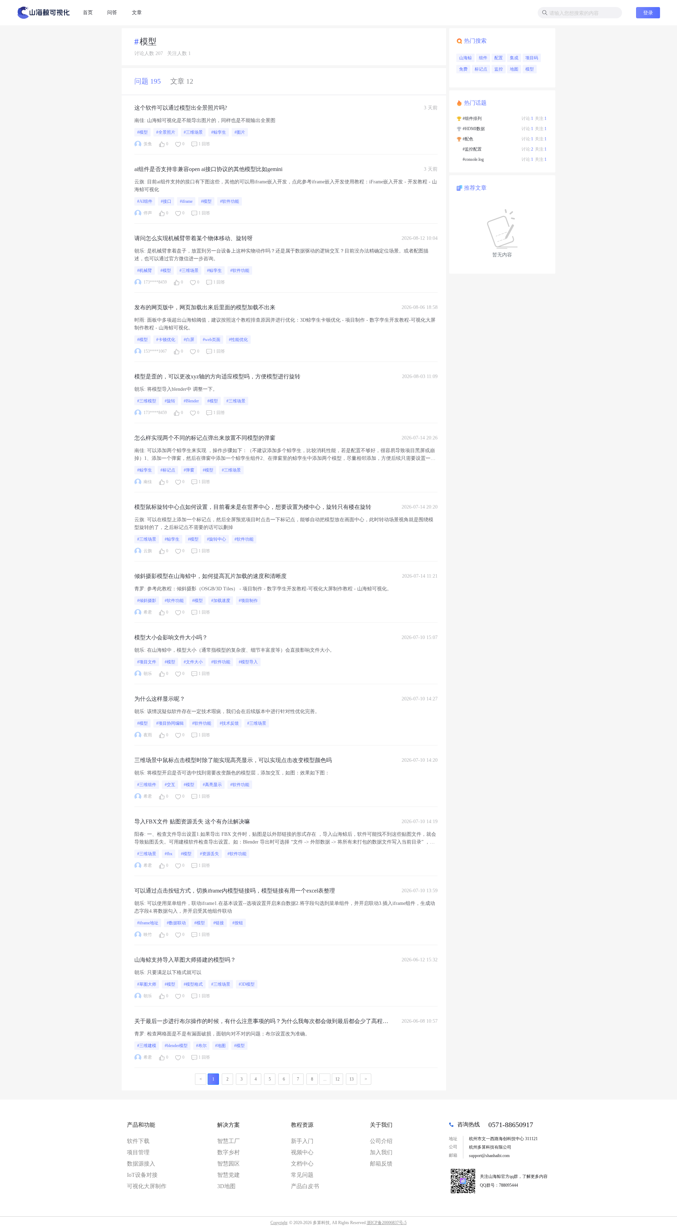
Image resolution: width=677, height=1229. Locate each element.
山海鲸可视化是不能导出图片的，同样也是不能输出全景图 (211, 120)
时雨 (139, 320)
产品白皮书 (305, 1186)
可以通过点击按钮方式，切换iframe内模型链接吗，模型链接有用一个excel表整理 (234, 891)
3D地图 (226, 1186)
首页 (88, 12)
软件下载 (138, 1141)
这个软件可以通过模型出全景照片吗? (180, 108)
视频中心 (302, 1152)
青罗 (139, 588)
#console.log (473, 159)
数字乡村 (228, 1152)
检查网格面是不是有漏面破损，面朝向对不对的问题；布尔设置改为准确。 (228, 1033)
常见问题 (302, 1175)
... (325, 1079)
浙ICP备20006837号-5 (387, 1222)
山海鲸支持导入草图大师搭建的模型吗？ (185, 960)
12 (337, 1079)
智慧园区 (228, 1164)
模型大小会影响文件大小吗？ (171, 637)
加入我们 (381, 1152)
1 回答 (204, 143)
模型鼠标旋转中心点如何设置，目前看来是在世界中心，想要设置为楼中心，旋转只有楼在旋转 (252, 507)
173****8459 (155, 282)
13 (351, 1079)
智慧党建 (228, 1175)
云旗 (139, 181)
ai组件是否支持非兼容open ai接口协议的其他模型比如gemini (208, 169)
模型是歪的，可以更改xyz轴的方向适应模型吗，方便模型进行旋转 (217, 376)
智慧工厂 (228, 1141)
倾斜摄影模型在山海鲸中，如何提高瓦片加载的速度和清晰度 (210, 576)
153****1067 (155, 351)
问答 (112, 12)
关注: (541, 118)
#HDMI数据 (474, 128)
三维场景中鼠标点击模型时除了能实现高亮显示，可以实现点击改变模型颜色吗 (233, 760)
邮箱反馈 (381, 1164)
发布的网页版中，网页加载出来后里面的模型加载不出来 (204, 307)
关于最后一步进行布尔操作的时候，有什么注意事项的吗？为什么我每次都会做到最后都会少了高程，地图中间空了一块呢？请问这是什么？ (261, 1022)
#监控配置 (472, 149)
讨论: (527, 118)
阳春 (139, 834)
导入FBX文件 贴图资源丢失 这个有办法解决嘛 (192, 822)
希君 (148, 612)
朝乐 (139, 251)
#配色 (468, 138)
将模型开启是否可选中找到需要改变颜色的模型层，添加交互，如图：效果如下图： (238, 772)
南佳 (139, 120)
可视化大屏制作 (146, 1186)
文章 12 (181, 81)
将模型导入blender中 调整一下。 (182, 389)
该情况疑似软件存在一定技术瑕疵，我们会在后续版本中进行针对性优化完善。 (233, 711)
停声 (148, 213)
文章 (137, 12)
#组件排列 (472, 118)
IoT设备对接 (142, 1175)
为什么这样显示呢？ (159, 699)
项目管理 (138, 1152)
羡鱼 (148, 143)
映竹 (148, 934)
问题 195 (147, 81)
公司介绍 (381, 1141)
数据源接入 (141, 1164)
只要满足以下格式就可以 (174, 972)
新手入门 (302, 1141)
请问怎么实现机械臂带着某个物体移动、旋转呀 (193, 238)
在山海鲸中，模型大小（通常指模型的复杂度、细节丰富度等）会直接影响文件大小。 (241, 650)
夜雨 (148, 734)
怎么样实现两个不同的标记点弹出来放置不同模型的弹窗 (204, 438)
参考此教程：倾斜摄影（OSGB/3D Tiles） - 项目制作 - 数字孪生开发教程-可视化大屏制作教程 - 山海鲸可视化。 (269, 588)
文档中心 (302, 1164)
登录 (648, 13)
